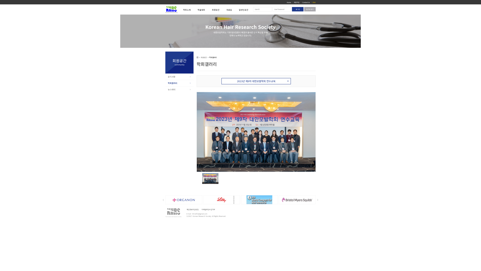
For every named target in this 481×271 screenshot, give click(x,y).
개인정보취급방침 (193, 209)
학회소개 (187, 9)
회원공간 (215, 9)
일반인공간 (243, 9)
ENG (314, 2)
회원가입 (296, 2)
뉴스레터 (171, 89)
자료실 (229, 9)
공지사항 (171, 76)
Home (289, 2)
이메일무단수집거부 (208, 209)
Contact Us (306, 2)
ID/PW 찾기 (310, 9)
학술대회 (201, 9)
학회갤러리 (172, 83)
